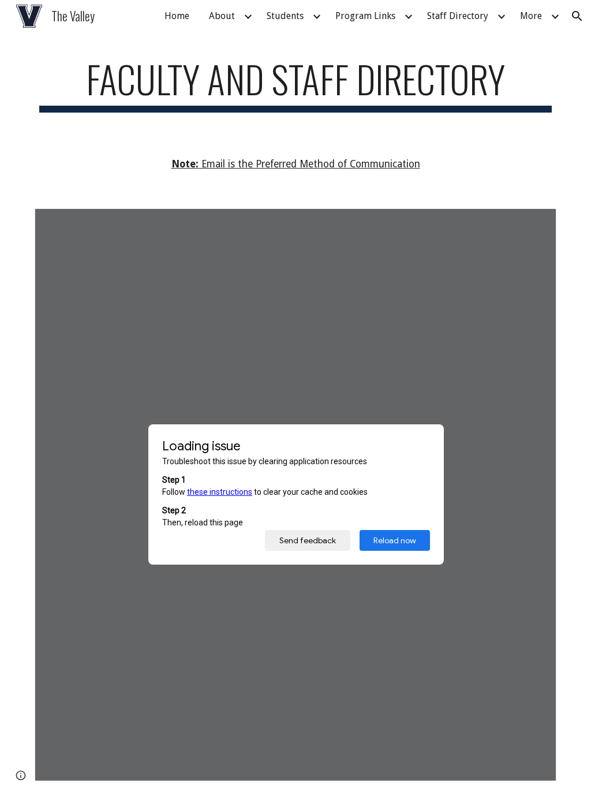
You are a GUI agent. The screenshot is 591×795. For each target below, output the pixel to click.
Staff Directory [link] (457, 15)
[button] (577, 16)
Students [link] (285, 15)
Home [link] (176, 15)
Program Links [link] (365, 15)
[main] (296, 84)
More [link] (531, 15)
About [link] (222, 15)
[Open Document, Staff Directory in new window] (534, 223)
